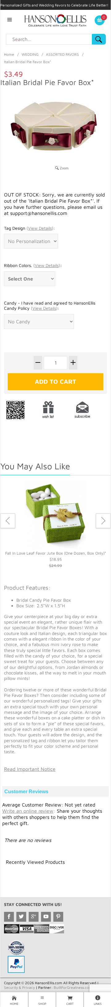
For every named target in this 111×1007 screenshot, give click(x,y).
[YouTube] (46, 917)
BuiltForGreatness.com (73, 987)
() (40, 228)
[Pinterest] (58, 917)
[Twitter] (21, 917)
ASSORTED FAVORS (62, 54)
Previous (7, 520)
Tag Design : (29, 228)
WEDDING (30, 54)
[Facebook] (9, 917)
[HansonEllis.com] (55, 19)
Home (9, 54)
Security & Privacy (19, 987)
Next (103, 520)
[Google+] (34, 917)
